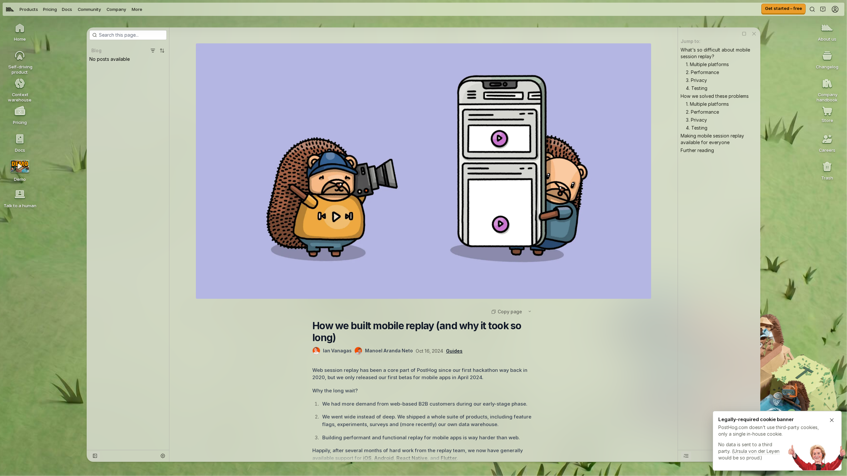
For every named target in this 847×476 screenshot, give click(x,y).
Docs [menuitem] (67, 9)
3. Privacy (696, 80)
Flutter (449, 458)
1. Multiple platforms (707, 64)
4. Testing (696, 88)
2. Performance (702, 72)
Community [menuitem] (89, 9)
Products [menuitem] (29, 9)
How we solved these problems (715, 96)
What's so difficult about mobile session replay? (715, 53)
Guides (454, 351)
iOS (367, 458)
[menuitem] (10, 9)
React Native (411, 458)
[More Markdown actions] (530, 311)
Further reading (697, 150)
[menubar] (74, 9)
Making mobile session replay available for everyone (712, 139)
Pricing (50, 9)
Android (384, 458)
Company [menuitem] (116, 9)
